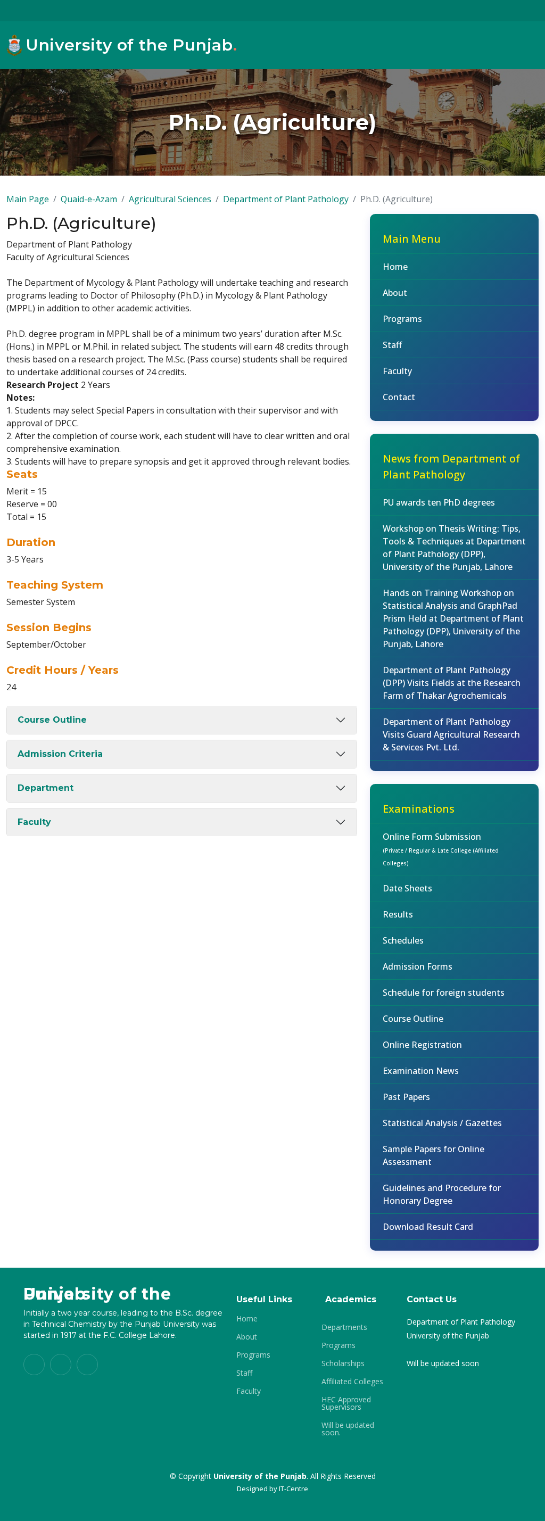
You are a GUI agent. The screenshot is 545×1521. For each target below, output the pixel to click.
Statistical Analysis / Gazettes (442, 1123)
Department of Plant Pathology (286, 199)
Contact (399, 397)
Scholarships (343, 1363)
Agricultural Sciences (170, 199)
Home (395, 266)
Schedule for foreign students (444, 992)
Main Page (27, 199)
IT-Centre (293, 1488)
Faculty (34, 822)
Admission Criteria (60, 754)
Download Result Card (428, 1227)
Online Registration (422, 1045)
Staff (392, 345)
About (395, 293)
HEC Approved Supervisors (346, 1403)
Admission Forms (417, 966)
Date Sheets (407, 888)
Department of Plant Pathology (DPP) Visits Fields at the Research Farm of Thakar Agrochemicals (452, 682)
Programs (402, 319)
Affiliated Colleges (352, 1381)
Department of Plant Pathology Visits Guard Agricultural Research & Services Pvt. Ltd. (451, 734)
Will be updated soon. (347, 1428)
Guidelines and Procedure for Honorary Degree (442, 1194)
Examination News (421, 1071)
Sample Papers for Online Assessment (433, 1155)
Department (45, 788)
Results (398, 914)
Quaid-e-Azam (89, 199)
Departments (344, 1327)
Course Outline (52, 720)
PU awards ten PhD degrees (439, 502)
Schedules (403, 940)
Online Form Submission (441, 849)
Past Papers (406, 1097)
